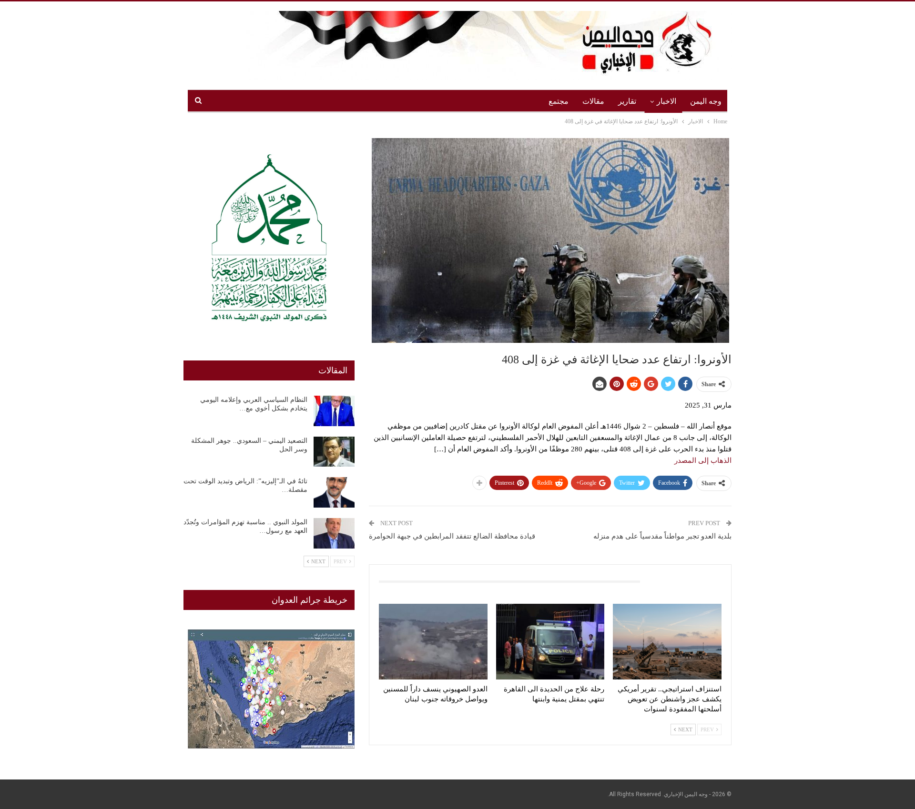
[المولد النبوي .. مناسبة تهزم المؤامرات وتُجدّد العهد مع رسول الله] (334, 533)
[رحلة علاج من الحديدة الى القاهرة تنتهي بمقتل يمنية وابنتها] (550, 641)
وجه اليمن (706, 101)
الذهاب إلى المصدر (703, 460)
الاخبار (666, 101)
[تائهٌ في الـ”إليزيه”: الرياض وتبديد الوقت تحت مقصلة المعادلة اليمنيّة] (334, 492)
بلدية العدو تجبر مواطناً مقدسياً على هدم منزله (662, 536)
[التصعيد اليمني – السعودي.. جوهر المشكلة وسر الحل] (334, 452)
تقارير (627, 101)
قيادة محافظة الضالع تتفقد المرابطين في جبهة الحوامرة (452, 536)
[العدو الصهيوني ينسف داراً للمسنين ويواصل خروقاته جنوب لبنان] (433, 641)
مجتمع (559, 101)
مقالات (593, 101)
